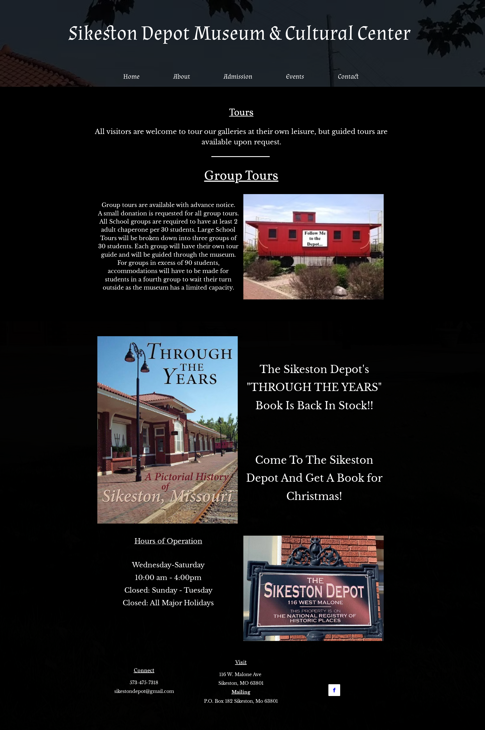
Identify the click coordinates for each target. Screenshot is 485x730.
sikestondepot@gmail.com (144, 691)
